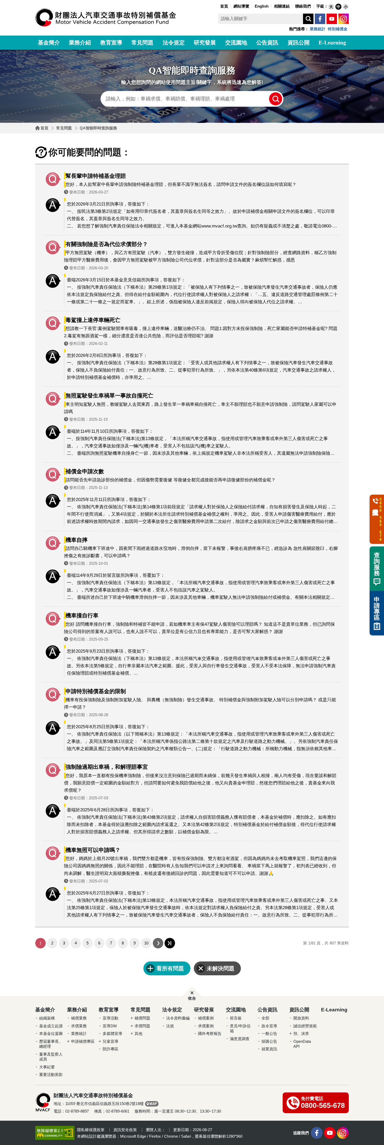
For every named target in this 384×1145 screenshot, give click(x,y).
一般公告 (269, 1033)
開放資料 (301, 1018)
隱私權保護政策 (90, 1129)
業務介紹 (80, 42)
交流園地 (236, 42)
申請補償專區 (83, 1041)
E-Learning (332, 42)
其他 (138, 1033)
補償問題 (142, 1018)
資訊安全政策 (125, 1129)
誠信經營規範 (305, 1026)
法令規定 (174, 42)
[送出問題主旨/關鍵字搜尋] (275, 98)
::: (217, 6)
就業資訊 (269, 1049)
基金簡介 (49, 42)
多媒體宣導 (112, 1033)
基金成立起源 (51, 1026)
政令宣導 (269, 1026)
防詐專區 (110, 1049)
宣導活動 (110, 1018)
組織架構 (47, 1018)
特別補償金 (337, 29)
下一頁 (158, 943)
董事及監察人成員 (51, 1057)
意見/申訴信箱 (240, 1028)
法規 (170, 1026)
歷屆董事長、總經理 (51, 1044)
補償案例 (206, 1018)
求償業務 (79, 1026)
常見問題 (142, 42)
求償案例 (206, 1026)
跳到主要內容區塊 (10, 1)
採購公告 (269, 1041)
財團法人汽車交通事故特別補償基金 (105, 17)
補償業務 (79, 1018)
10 (146, 943)
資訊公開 (299, 42)
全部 (265, 1018)
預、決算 (301, 1033)
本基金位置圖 (51, 1033)
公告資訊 (267, 42)
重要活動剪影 (51, 1074)
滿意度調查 (239, 1038)
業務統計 (317, 29)
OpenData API (302, 1044)
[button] (331, 7)
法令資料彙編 (178, 1018)
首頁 (44, 128)
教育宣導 (111, 42)
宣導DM (110, 1026)
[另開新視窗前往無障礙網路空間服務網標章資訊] (54, 1132)
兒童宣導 (110, 1041)
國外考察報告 (210, 1033)
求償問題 (142, 1026)
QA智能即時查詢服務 (98, 128)
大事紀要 (47, 1067)
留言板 (236, 1018)
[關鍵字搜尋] (308, 19)
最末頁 (170, 943)
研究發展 (205, 42)
